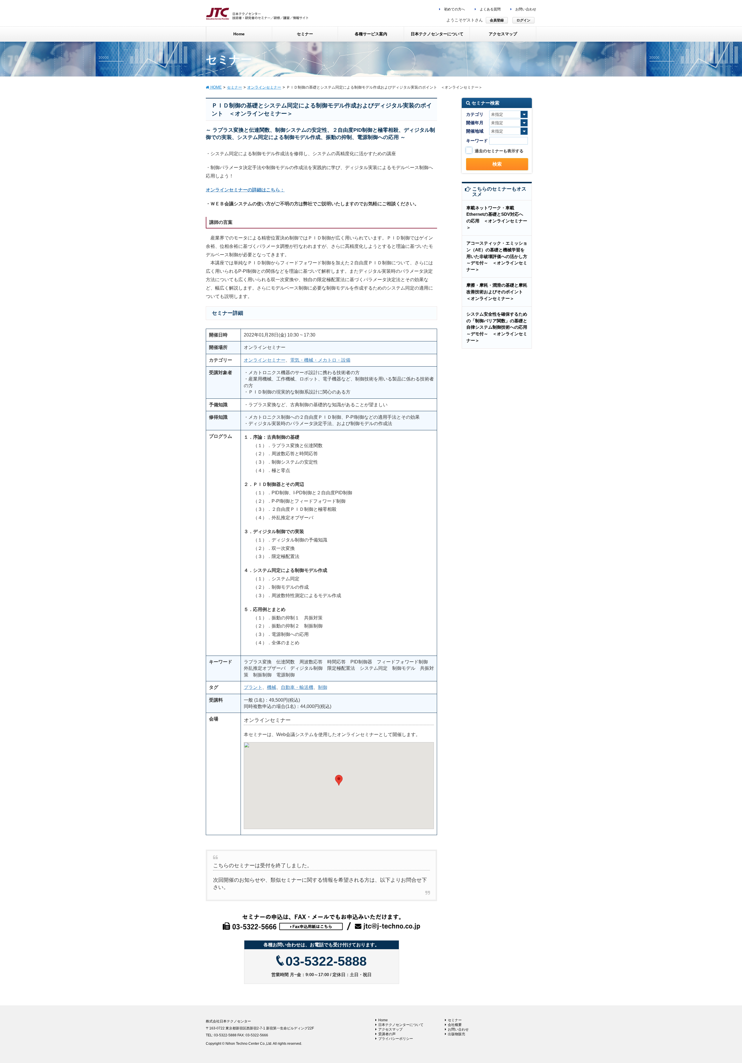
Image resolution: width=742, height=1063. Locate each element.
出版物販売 (456, 1034)
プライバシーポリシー (395, 1039)
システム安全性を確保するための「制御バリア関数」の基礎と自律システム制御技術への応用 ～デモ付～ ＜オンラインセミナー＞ (499, 327)
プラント (253, 687)
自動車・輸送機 (297, 687)
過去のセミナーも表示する (499, 151)
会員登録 (497, 20)
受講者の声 (387, 1034)
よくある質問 (490, 9)
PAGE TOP (720, 1026)
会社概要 (455, 1025)
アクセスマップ (390, 1029)
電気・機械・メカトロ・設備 (320, 360)
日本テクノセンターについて (400, 1025)
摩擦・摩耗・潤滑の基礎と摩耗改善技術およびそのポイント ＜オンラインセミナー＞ (496, 292)
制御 (322, 687)
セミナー (455, 1020)
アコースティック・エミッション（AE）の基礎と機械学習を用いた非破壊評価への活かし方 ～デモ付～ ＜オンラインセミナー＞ (499, 256)
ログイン (523, 20)
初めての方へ (454, 9)
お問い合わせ (525, 9)
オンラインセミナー (264, 360)
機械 (271, 687)
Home (383, 1020)
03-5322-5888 (326, 961)
